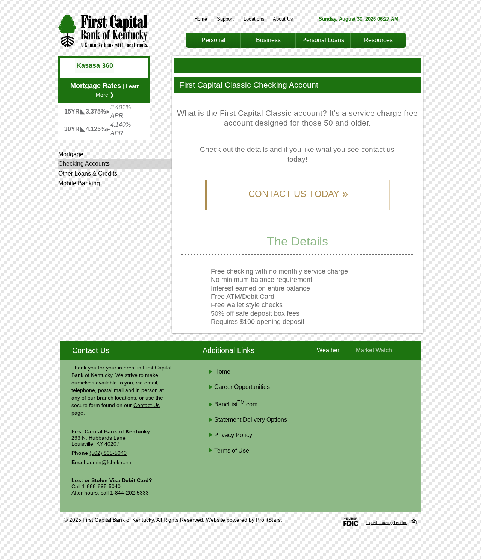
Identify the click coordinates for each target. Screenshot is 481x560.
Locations (254, 19)
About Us (283, 19)
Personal (213, 40)
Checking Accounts (84, 163)
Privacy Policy (233, 435)
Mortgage (70, 154)
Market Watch (374, 350)
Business (268, 40)
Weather (328, 350)
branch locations (116, 398)
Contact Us (146, 405)
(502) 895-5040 (108, 453)
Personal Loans (323, 40)
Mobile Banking (79, 183)
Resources (378, 40)
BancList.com (235, 404)
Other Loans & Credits (87, 173)
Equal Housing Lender (386, 522)
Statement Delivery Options (250, 419)
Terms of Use (231, 450)
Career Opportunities (242, 387)
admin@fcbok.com (109, 462)
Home (200, 19)
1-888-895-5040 (101, 486)
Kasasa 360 (94, 65)
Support (225, 19)
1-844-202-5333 (129, 493)
